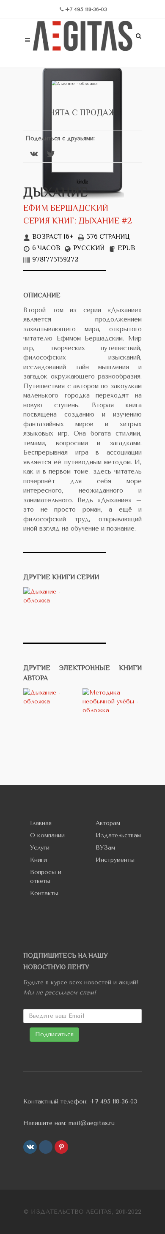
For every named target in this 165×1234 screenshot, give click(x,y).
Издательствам (118, 835)
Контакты (44, 893)
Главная (41, 823)
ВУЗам (105, 847)
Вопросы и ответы (45, 877)
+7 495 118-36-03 (113, 1101)
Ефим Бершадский (65, 208)
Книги (38, 860)
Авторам (108, 823)
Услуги (40, 847)
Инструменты (115, 860)
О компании (47, 835)
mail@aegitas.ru (92, 1123)
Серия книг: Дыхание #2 (77, 221)
